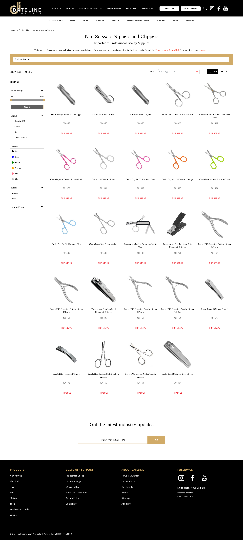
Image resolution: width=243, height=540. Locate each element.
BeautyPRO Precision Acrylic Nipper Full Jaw (177, 310)
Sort (152, 71)
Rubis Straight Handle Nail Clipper (66, 114)
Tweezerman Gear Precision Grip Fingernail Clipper (177, 245)
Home (13, 30)
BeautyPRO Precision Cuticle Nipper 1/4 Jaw (66, 310)
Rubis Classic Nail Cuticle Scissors (177, 114)
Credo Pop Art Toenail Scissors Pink (66, 179)
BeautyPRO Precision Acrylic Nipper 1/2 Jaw (140, 310)
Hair (72, 20)
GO (156, 440)
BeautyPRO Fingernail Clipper (66, 373)
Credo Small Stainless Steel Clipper (177, 373)
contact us (204, 50)
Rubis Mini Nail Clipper (140, 114)
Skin (85, 20)
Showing (22, 71)
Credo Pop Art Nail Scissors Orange (177, 179)
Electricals (55, 20)
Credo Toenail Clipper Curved (214, 309)
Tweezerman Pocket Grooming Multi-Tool (140, 245)
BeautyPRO (174, 50)
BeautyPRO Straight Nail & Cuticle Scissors (103, 375)
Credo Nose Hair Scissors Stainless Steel (214, 116)
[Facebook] (219, 8)
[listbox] (179, 71)
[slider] (11, 100)
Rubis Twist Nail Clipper (103, 114)
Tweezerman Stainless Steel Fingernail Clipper (103, 310)
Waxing (161, 20)
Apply (27, 106)
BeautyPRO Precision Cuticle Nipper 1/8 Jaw (214, 245)
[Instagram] (212, 8)
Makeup (100, 20)
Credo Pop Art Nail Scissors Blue (66, 244)
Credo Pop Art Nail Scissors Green (214, 179)
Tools (115, 20)
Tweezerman (162, 50)
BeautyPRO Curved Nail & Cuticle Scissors (140, 375)
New (175, 20)
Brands (190, 20)
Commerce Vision (63, 533)
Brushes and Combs (138, 20)
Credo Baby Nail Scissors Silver (103, 244)
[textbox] (118, 59)
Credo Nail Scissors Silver (103, 179)
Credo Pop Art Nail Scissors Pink (140, 179)
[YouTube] (225, 8)
